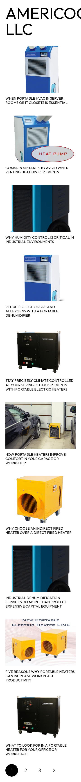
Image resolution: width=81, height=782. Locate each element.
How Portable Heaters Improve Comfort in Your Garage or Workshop (35, 458)
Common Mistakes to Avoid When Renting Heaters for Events (36, 169)
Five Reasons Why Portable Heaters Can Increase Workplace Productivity (40, 675)
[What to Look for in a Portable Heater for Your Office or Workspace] (40, 716)
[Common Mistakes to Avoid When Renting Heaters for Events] (40, 139)
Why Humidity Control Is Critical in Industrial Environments (39, 239)
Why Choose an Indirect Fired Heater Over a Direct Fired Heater (38, 530)
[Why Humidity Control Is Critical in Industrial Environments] (40, 208)
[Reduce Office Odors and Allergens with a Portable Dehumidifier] (40, 278)
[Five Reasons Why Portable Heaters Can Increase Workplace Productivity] (40, 642)
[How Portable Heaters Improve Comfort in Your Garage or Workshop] (40, 425)
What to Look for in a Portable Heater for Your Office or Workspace (36, 749)
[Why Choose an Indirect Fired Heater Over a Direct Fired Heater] (40, 499)
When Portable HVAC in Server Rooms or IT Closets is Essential (36, 100)
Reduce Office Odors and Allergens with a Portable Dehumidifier (31, 311)
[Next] (53, 770)
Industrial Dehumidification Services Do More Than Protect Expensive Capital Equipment (36, 601)
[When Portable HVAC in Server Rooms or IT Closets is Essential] (40, 69)
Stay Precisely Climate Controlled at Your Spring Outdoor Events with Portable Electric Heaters (39, 384)
